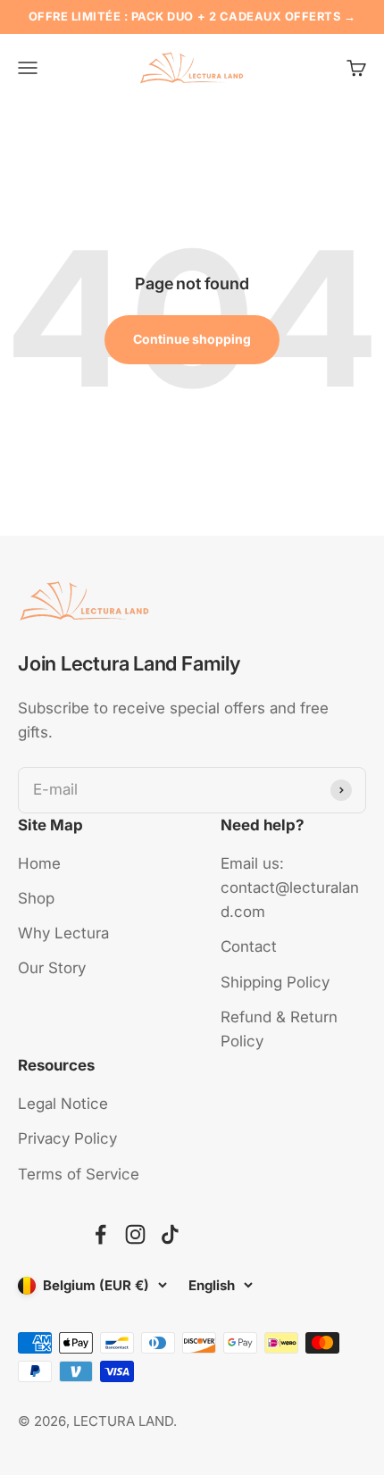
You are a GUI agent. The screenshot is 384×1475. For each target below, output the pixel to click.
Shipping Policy (275, 982)
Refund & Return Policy (279, 1029)
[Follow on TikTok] (170, 1234)
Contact (249, 946)
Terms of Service (78, 1174)
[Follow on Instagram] (135, 1234)
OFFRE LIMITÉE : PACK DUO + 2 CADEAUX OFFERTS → (192, 16)
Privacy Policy (67, 1138)
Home (39, 863)
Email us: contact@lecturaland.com (290, 887)
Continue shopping (192, 338)
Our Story (52, 968)
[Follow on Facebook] (100, 1234)
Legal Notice (63, 1103)
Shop (36, 898)
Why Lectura (63, 933)
